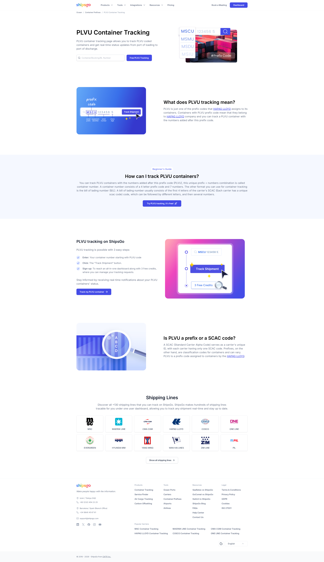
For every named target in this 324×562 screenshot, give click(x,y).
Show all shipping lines (160, 460)
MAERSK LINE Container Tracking (189, 529)
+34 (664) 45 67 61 (88, 512)
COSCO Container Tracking (186, 533)
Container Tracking (144, 490)
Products (105, 5)
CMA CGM (148, 429)
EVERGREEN (90, 448)
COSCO (205, 429)
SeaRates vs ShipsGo (203, 490)
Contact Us (198, 517)
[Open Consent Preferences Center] (221, 543)
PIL (234, 448)
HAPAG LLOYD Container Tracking (151, 533)
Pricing (170, 5)
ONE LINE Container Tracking (225, 533)
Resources (155, 5)
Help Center (198, 512)
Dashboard (238, 5)
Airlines (167, 508)
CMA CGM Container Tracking (225, 529)
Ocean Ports (169, 490)
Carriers (167, 494)
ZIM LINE (205, 448)
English (231, 543)
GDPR (224, 499)
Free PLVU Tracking (139, 58)
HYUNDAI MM (119, 448)
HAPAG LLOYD (222, 108)
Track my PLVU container (92, 292)
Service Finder (141, 494)
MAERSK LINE (118, 429)
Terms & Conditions (231, 490)
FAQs (195, 508)
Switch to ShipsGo (201, 499)
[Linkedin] (77, 524)
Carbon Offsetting (143, 503)
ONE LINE (234, 429)
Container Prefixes (172, 499)
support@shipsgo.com (89, 518)
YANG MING (147, 448)
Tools (120, 5)
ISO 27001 (226, 508)
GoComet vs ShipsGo (203, 494)
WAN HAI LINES (176, 448)
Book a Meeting (219, 5)
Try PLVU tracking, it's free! (160, 203)
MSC (90, 429)
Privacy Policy (228, 494)
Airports (167, 503)
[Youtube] (100, 524)
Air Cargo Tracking (144, 499)
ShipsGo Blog (199, 503)
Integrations (136, 5)
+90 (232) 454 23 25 (89, 502)
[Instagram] (94, 524)
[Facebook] (89, 524)
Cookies (226, 503)
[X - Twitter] (83, 524)
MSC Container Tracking (146, 529)
